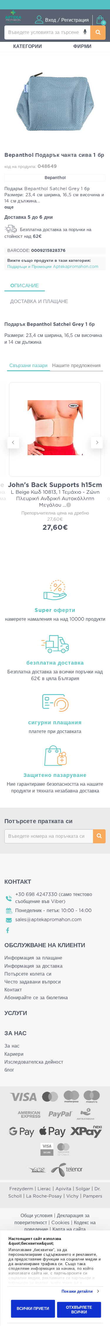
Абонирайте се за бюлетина (36, 997)
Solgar (83, 1189)
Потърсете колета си (27, 974)
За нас (12, 1046)
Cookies (60, 1222)
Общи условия (37, 1215)
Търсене (99, 836)
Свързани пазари (28, 365)
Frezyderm (21, 1189)
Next (97, 442)
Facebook (7, 930)
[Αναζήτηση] (98, 32)
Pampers (92, 1196)
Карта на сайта (69, 1229)
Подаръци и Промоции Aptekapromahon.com (52, 267)
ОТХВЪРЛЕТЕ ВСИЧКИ (79, 1309)
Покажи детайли (77, 1291)
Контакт (13, 990)
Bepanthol (55, 178)
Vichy (72, 1196)
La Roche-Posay (44, 1196)
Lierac (44, 1189)
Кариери (13, 1054)
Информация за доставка (33, 966)
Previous (13, 442)
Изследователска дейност (33, 1062)
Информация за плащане (33, 958)
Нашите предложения (76, 365)
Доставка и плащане (39, 301)
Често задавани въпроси (32, 982)
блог (9, 1070)
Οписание (24, 285)
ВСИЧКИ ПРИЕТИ (33, 1308)
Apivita (63, 1189)
